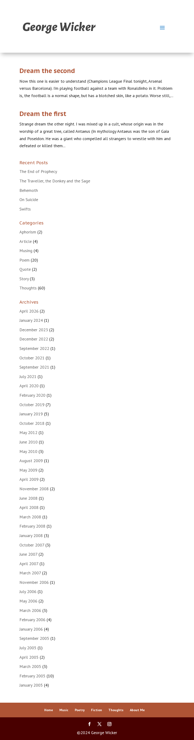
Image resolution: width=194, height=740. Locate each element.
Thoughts (28, 288)
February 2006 (32, 619)
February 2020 (32, 395)
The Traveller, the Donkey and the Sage (54, 181)
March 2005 (30, 666)
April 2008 (29, 507)
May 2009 (28, 470)
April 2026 (29, 311)
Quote (25, 269)
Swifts (25, 209)
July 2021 (27, 376)
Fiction (96, 710)
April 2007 (28, 563)
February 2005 (32, 676)
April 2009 (29, 479)
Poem (24, 260)
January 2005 (31, 685)
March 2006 (30, 610)
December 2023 (33, 329)
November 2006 (34, 582)
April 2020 (29, 385)
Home (48, 710)
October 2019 (31, 404)
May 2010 (28, 451)
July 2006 (27, 591)
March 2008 (30, 517)
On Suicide (28, 199)
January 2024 (31, 320)
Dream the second (47, 71)
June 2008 (28, 498)
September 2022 (34, 348)
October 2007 (31, 545)
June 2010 (28, 442)
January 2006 (31, 629)
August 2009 (31, 460)
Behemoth (28, 190)
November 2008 (34, 488)
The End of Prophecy (38, 171)
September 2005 (34, 638)
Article (25, 241)
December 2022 (33, 339)
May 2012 (28, 432)
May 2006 (28, 601)
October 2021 (31, 358)
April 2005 (29, 657)
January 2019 (31, 414)
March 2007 (30, 573)
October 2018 (31, 423)
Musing (25, 250)
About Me (137, 710)
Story (24, 278)
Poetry (80, 710)
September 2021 (34, 367)
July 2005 (27, 647)
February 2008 (32, 526)
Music (63, 710)
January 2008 (31, 535)
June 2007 (28, 554)
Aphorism (27, 232)
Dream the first (42, 114)
